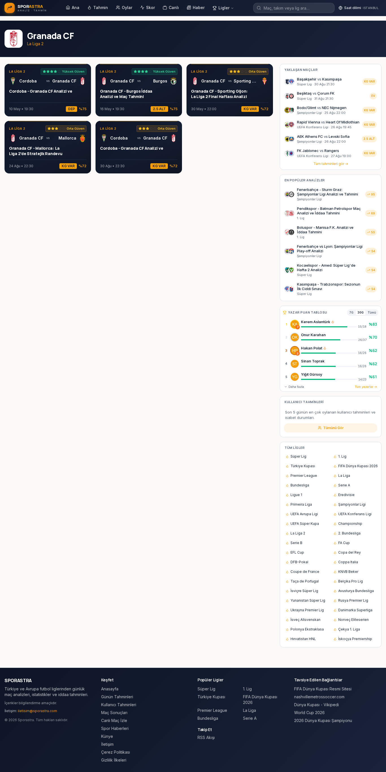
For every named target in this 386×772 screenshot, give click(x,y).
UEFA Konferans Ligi (355, 514)
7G (351, 312)
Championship (350, 523)
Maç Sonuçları (114, 712)
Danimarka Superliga (355, 610)
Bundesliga (299, 485)
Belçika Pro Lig (350, 581)
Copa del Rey (349, 552)
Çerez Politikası (115, 752)
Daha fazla (296, 387)
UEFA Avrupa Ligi (304, 514)
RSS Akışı (206, 737)
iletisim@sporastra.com (37, 711)
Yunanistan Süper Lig (307, 600)
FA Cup (344, 543)
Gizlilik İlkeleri (113, 760)
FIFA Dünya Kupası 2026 (358, 466)
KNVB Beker (348, 571)
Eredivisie (346, 495)
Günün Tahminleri (117, 696)
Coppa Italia (348, 562)
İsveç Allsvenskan (305, 619)
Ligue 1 (296, 495)
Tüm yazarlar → (366, 387)
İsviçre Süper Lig (304, 591)
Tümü (372, 312)
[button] (332, 321)
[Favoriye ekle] (363, 324)
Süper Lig (298, 456)
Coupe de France (304, 571)
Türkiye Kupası (302, 466)
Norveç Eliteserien (353, 619)
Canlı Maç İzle (114, 720)
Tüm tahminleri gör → (330, 164)
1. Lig (342, 456)
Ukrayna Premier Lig (307, 610)
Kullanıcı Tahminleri (118, 704)
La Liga (344, 475)
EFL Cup (297, 552)
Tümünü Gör (333, 428)
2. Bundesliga (349, 533)
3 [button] (297, 353)
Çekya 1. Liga (349, 629)
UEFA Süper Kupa (304, 523)
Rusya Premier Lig (353, 600)
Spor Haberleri (115, 728)
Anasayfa (109, 688)
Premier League (303, 475)
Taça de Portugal (304, 581)
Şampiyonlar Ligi (352, 504)
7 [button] (297, 327)
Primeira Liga (301, 504)
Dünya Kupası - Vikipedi (316, 704)
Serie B (296, 543)
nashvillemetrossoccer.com (319, 696)
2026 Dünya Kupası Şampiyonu (323, 720)
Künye (107, 736)
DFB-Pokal (299, 562)
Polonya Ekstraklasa (307, 629)
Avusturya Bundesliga (356, 591)
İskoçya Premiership (355, 639)
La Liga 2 (297, 533)
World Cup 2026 (309, 712)
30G (360, 312)
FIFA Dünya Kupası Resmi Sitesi (323, 688)
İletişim (107, 744)
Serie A (344, 485)
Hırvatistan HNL (303, 639)
